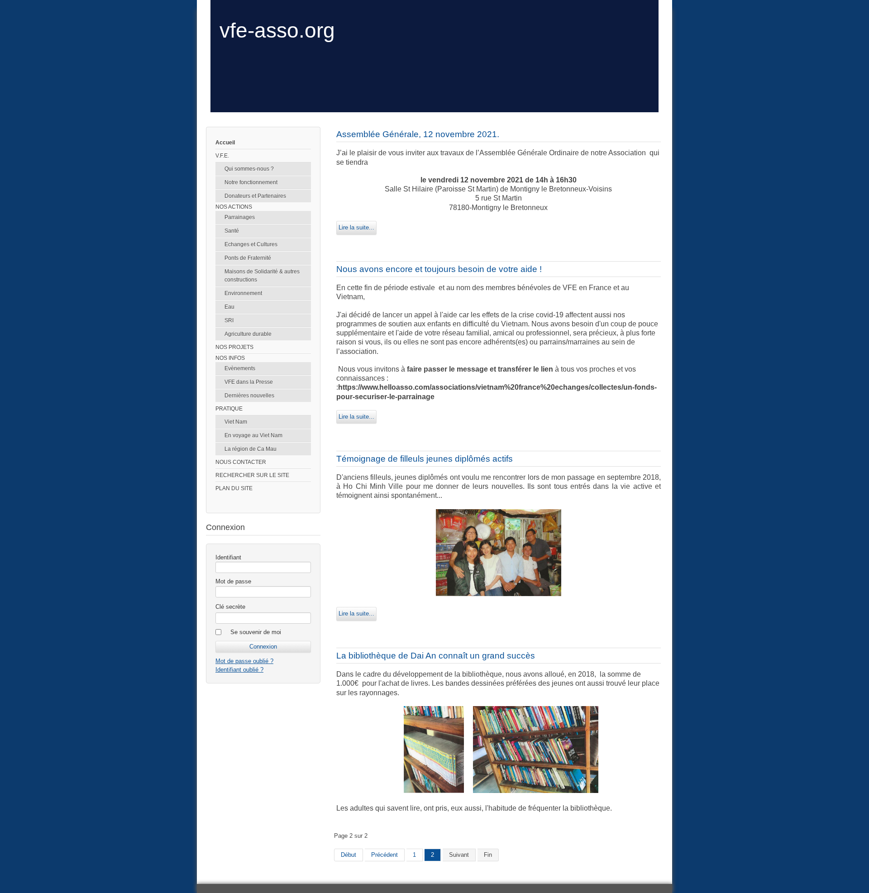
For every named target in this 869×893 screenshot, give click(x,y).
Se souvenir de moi (255, 632)
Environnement (243, 293)
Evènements (239, 368)
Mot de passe (233, 581)
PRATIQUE (229, 409)
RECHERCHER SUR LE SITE (252, 475)
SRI (229, 320)
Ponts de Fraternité (247, 258)
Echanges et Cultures (250, 244)
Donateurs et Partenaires (255, 196)
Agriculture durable (248, 334)
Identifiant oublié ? (239, 669)
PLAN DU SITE (234, 488)
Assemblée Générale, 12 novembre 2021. (417, 134)
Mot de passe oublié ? (244, 661)
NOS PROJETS (234, 347)
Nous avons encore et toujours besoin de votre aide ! (439, 269)
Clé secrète (230, 606)
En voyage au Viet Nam (253, 435)
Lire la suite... (356, 227)
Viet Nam (235, 422)
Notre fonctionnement (250, 182)
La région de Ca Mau (250, 449)
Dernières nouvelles (249, 395)
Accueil (225, 142)
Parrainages (239, 217)
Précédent (384, 854)
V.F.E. (222, 156)
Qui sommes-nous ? (249, 169)
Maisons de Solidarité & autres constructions (262, 275)
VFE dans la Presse (248, 382)
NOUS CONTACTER (240, 462)
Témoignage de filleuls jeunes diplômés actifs (424, 458)
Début (348, 854)
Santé (231, 231)
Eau (229, 307)
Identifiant (228, 557)
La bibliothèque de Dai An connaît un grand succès (435, 655)
